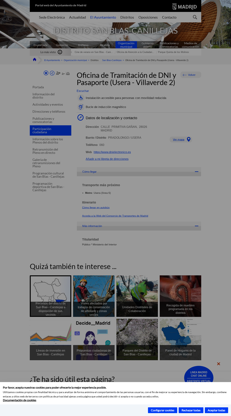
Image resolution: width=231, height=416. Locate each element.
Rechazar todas (191, 410)
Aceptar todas (216, 410)
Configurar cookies (162, 410)
